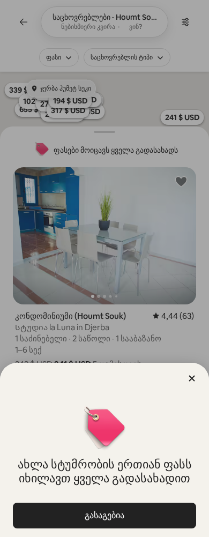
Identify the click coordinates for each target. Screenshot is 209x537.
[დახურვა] (192, 378)
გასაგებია (104, 515)
